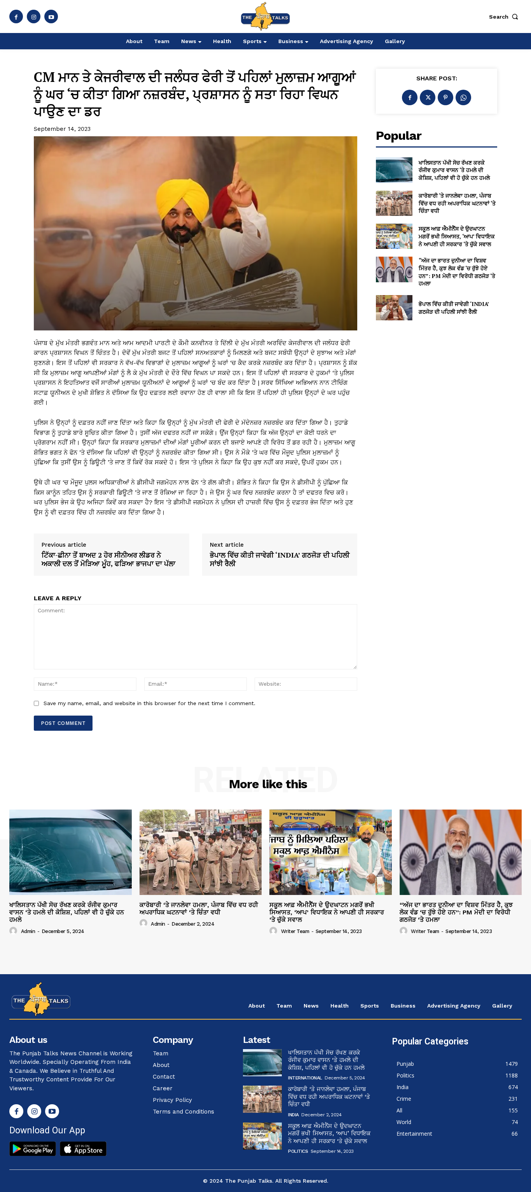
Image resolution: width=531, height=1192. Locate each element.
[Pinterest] (445, 97)
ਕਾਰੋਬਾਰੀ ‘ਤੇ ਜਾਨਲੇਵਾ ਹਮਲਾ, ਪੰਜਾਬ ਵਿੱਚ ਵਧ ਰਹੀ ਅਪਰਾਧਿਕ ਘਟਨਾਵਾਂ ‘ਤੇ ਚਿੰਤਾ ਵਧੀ (457, 203)
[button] (505, 17)
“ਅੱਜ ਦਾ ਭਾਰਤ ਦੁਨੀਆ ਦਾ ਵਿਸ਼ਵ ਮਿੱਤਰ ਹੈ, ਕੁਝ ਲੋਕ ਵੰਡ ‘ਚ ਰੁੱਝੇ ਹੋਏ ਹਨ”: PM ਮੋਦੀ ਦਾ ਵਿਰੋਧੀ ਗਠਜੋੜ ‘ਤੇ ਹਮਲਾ (457, 272)
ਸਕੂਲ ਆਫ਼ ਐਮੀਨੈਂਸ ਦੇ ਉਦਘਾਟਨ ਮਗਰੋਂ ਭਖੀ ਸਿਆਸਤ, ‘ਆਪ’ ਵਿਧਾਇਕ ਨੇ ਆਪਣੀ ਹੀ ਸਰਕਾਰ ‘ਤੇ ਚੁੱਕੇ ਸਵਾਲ (457, 236)
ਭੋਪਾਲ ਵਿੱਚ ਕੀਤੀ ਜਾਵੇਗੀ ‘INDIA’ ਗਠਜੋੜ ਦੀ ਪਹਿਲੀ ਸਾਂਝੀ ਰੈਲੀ (279, 559)
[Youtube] (51, 16)
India (293, 1114)
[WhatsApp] (463, 97)
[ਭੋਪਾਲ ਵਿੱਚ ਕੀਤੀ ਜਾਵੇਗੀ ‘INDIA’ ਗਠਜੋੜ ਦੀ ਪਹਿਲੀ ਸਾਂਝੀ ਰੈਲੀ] (394, 307)
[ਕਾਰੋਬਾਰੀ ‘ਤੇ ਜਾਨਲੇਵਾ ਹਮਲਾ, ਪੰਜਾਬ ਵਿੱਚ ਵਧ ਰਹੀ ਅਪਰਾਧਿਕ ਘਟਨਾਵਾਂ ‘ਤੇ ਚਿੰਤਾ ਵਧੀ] (394, 203)
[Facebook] (16, 16)
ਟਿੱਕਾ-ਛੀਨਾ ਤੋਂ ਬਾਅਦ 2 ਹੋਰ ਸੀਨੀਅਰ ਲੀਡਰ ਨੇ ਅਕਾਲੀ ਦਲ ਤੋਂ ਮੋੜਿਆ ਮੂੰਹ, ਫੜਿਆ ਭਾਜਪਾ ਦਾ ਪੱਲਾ (108, 559)
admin (28, 931)
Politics (298, 1151)
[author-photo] (14, 931)
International (305, 1078)
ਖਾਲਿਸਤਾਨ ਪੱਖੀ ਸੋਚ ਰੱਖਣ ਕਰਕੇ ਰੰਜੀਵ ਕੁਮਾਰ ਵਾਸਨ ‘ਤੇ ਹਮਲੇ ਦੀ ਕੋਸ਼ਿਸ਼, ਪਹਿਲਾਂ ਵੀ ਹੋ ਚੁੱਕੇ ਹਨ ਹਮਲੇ (454, 170)
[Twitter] (427, 97)
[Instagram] (33, 16)
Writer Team (295, 931)
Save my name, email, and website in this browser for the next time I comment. (149, 703)
